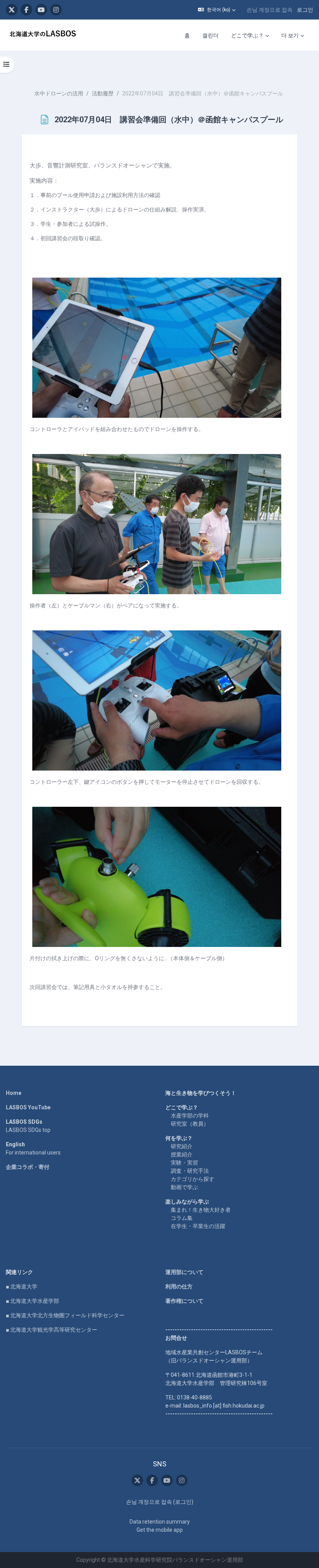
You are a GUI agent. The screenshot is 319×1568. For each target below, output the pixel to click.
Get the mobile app (160, 1530)
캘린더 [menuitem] (210, 35)
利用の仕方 (179, 1286)
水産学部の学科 (190, 1115)
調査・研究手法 (190, 1171)
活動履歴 (103, 93)
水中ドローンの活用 (58, 93)
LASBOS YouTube (28, 1107)
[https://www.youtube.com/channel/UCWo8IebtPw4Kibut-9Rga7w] (41, 10)
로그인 (305, 10)
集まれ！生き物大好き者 (201, 1210)
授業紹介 (182, 1154)
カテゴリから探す (192, 1179)
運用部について (184, 1272)
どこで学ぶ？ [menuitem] (247, 35)
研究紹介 (182, 1146)
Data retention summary (160, 1522)
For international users (33, 1152)
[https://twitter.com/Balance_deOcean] (12, 10)
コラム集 (182, 1218)
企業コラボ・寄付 (27, 1167)
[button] (217, 10)
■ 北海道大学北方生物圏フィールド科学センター (65, 1315)
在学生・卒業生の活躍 (198, 1226)
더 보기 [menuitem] (290, 35)
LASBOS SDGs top (28, 1130)
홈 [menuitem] (187, 35)
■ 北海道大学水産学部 (32, 1301)
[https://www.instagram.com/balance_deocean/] (56, 10)
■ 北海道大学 (21, 1286)
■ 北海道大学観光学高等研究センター (51, 1330)
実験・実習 (184, 1163)
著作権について (184, 1301)
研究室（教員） (190, 1124)
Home (13, 1093)
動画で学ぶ (184, 1187)
